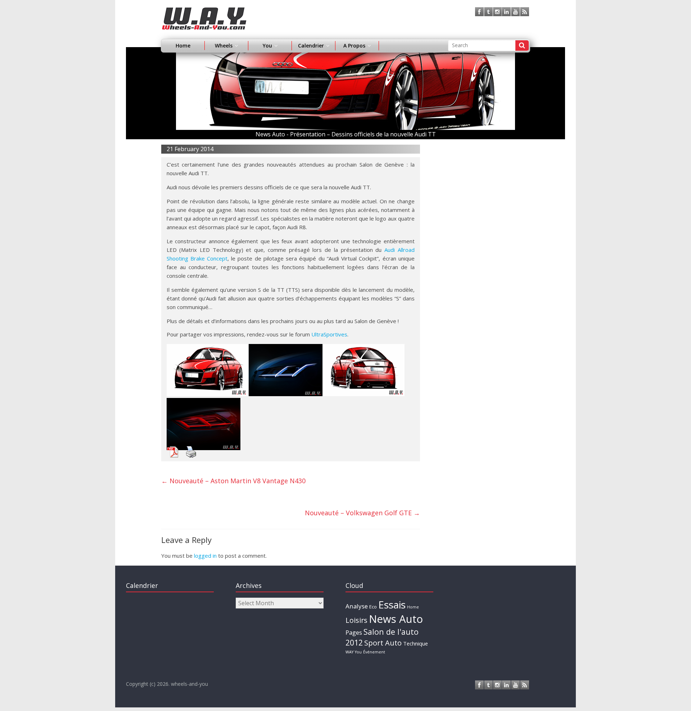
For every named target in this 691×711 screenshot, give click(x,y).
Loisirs (356, 620)
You (358, 652)
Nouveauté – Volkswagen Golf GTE (362, 512)
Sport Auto (383, 643)
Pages (354, 633)
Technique (415, 643)
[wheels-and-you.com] (204, 11)
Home (183, 45)
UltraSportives (329, 334)
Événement (374, 652)
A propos (354, 45)
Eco (373, 606)
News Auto (396, 619)
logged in (205, 555)
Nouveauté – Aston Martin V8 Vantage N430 (233, 480)
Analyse (357, 606)
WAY (349, 652)
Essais (392, 604)
